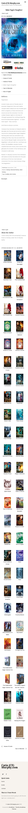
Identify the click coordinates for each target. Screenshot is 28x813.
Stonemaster (7, 579)
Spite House (7, 491)
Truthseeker (7, 385)
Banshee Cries (8, 280)
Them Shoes (19, 421)
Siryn (19, 562)
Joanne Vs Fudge (20, 738)
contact (3, 788)
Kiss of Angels (20, 544)
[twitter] (2, 774)
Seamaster (7, 526)
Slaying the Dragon (19, 720)
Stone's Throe (7, 474)
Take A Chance (19, 491)
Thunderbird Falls (7, 297)
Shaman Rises (20, 456)
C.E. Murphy (8, 16)
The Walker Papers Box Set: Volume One (19, 688)
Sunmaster (7, 650)
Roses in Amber (19, 526)
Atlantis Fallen (20, 703)
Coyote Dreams (19, 315)
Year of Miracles (7, 509)
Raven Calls (7, 421)
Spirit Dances (7, 403)
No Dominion (19, 438)
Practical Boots (19, 615)
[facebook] (6, 774)
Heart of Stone (7, 333)
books (3, 785)
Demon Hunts (20, 385)
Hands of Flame (19, 350)
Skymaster (20, 632)
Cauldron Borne (19, 368)
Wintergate (7, 615)
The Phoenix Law (7, 315)
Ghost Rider (19, 597)
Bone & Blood (7, 703)
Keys (19, 579)
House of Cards (7, 350)
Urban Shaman (7, 262)
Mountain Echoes (7, 456)
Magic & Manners (20, 474)
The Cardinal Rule (20, 280)
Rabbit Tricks (7, 720)
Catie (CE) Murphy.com (13, 804)
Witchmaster (19, 668)
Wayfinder (20, 403)
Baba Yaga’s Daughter (14, 10)
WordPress (11, 807)
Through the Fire (19, 650)
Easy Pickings (7, 438)
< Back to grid (4, 13)
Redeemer (7, 544)
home (3, 781)
